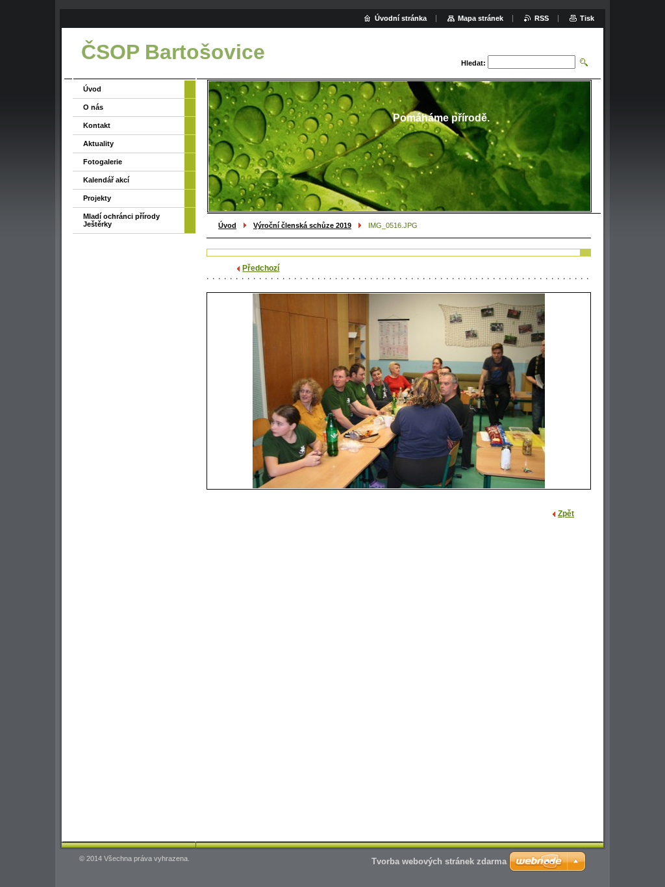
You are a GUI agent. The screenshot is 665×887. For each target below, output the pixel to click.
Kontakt (96, 125)
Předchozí (260, 268)
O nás (93, 107)
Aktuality (98, 143)
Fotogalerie (102, 162)
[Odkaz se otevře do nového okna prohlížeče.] (399, 391)
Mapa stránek (480, 18)
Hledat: (473, 63)
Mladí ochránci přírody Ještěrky (121, 220)
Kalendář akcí (106, 180)
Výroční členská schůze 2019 (302, 225)
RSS (541, 18)
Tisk (587, 18)
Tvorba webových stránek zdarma (439, 861)
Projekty (97, 198)
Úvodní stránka (401, 18)
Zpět (566, 513)
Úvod (227, 225)
